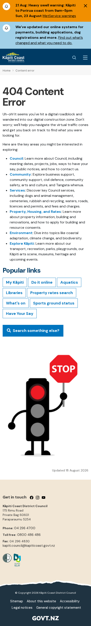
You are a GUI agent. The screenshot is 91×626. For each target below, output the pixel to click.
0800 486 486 (29, 535)
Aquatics (69, 282)
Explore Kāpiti (22, 243)
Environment (21, 233)
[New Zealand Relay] (16, 560)
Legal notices (22, 607)
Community (20, 174)
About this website (41, 601)
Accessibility (70, 601)
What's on (15, 303)
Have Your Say (19, 313)
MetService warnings (59, 16)
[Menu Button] (85, 57)
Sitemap (16, 601)
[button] (33, 331)
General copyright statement (58, 607)
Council (16, 158)
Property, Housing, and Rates (35, 211)
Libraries (14, 292)
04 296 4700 (24, 528)
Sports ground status (53, 303)
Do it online (42, 282)
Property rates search (51, 292)
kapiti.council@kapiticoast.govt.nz (29, 545)
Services (17, 190)
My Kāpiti (15, 282)
